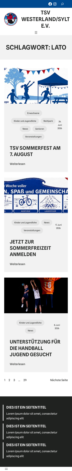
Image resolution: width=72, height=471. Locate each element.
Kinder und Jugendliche (25, 121)
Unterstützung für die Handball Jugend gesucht (35, 348)
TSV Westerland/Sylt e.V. (45, 19)
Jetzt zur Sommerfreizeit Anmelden (30, 248)
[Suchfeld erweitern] (62, 4)
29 (25, 380)
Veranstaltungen (33, 136)
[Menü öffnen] (36, 32)
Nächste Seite (59, 380)
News (25, 128)
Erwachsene (33, 113)
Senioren (39, 128)
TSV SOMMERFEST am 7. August (35, 151)
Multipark (48, 121)
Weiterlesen (17, 164)
